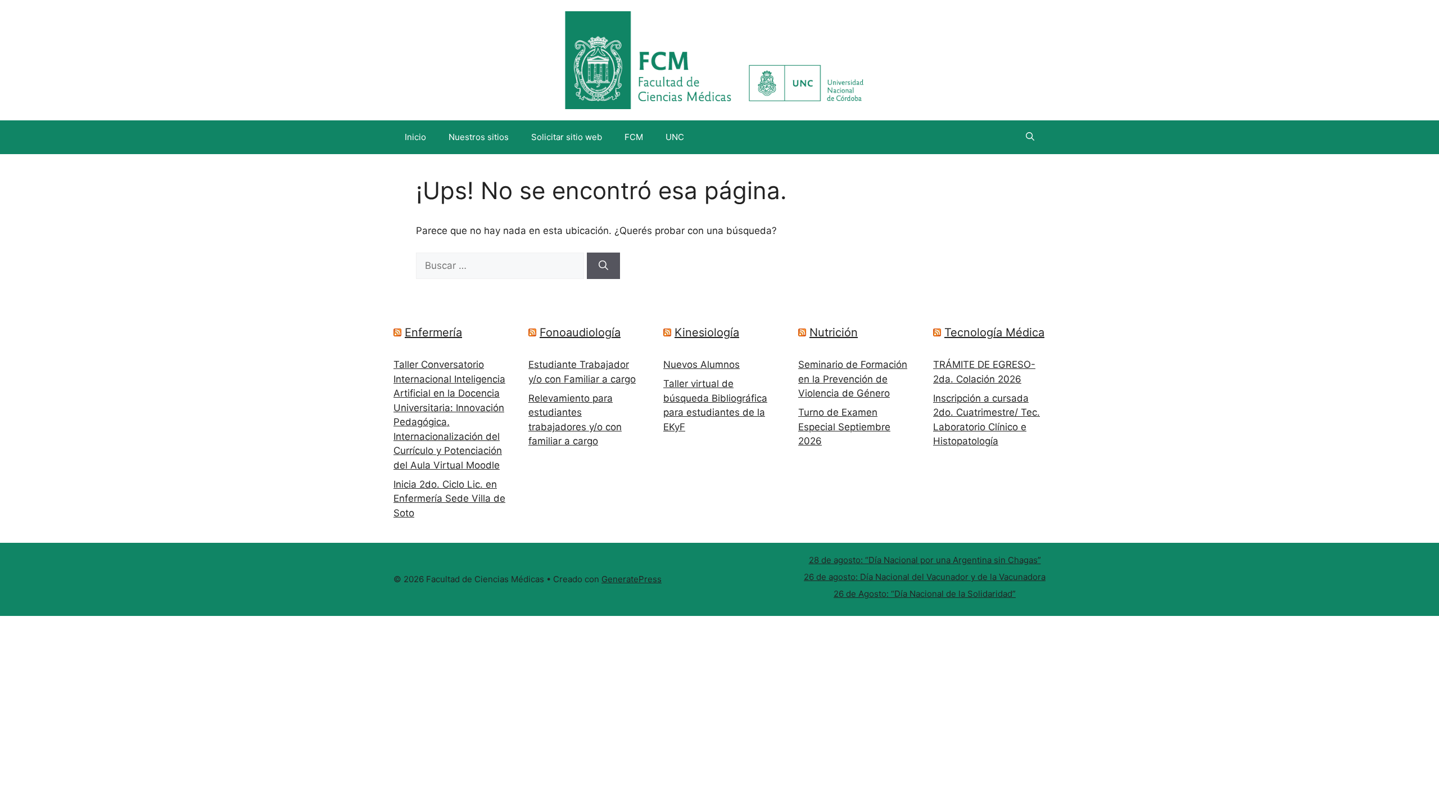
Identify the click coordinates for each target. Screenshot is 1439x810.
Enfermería (433, 332)
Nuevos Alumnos (701, 364)
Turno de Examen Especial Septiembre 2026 (844, 427)
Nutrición (833, 332)
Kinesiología (707, 332)
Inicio (415, 137)
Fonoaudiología (580, 332)
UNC (675, 137)
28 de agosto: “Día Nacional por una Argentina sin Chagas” (925, 560)
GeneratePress (631, 579)
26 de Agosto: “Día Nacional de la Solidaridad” (925, 593)
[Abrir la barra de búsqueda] (1030, 137)
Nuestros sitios (479, 137)
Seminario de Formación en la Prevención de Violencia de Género (852, 379)
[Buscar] (603, 266)
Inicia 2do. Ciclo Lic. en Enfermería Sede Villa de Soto (449, 499)
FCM (634, 137)
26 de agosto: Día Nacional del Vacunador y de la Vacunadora (925, 577)
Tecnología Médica (994, 332)
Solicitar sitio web (566, 137)
